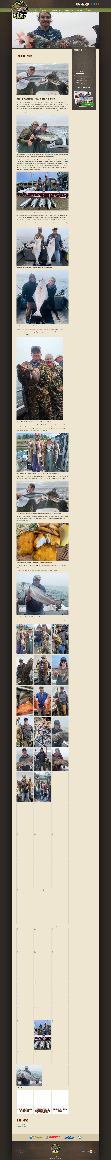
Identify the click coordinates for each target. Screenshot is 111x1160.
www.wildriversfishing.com (23, 520)
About (35, 10)
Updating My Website (89, 1151)
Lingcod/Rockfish (55, 10)
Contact (33, 14)
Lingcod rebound (20, 1124)
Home (31, 10)
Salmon (44, 10)
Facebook (92, 4)
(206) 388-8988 (80, 73)
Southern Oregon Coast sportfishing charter (19, 10)
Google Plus (96, 4)
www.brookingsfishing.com (39, 570)
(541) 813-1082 (82, 4)
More (89, 10)
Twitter (94, 4)
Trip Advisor (98, 4)
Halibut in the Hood (21, 1126)
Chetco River (80, 10)
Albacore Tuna (69, 10)
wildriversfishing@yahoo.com (83, 76)
